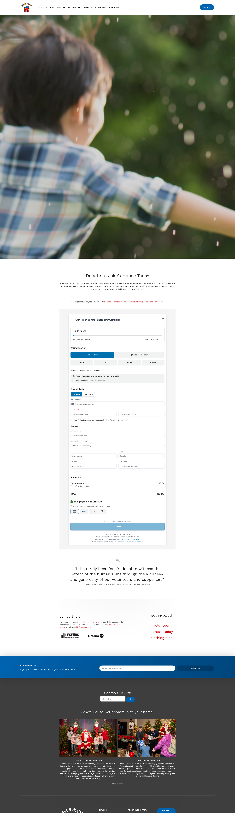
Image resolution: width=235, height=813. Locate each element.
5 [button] (122, 783)
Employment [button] (88, 7)
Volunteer (114, 7)
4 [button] (120, 783)
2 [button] (115, 783)
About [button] (42, 7)
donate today (161, 632)
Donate (207, 7)
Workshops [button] (73, 7)
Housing (102, 7)
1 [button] (113, 783)
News (51, 7)
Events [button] (60, 7)
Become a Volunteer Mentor (115, 302)
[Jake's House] (27, 7)
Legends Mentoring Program (90, 622)
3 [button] (117, 783)
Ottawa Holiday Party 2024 (147, 760)
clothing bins (161, 638)
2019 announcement (84, 627)
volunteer (161, 625)
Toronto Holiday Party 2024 (88, 760)
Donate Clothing (136, 302)
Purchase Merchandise (155, 302)
